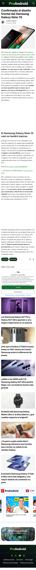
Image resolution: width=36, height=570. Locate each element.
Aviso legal (28, 295)
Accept (18, 287)
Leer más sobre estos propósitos (22, 284)
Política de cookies (9, 295)
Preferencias (18, 292)
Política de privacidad (20, 295)
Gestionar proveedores (8, 284)
